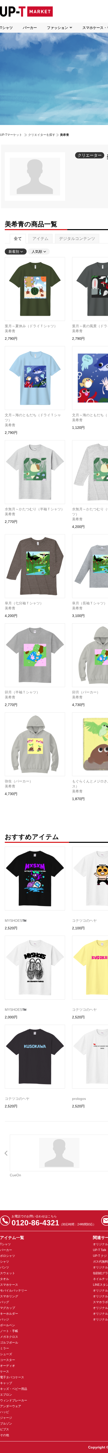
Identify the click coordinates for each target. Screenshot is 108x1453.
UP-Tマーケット (11, 135)
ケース (4, 1371)
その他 (4, 1435)
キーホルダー (9, 1313)
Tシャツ (6, 28)
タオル (4, 1279)
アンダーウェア (10, 1406)
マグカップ (7, 1308)
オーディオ (7, 1365)
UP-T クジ (100, 1256)
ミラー (4, 1348)
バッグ (4, 1302)
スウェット (7, 1273)
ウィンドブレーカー (13, 1400)
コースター (7, 1360)
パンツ (4, 1267)
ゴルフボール (9, 1342)
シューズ (6, 1354)
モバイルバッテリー (13, 1290)
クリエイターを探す (41, 135)
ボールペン (7, 1325)
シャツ (4, 1261)
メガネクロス (9, 1337)
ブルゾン (6, 1423)
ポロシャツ (7, 1256)
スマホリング (9, 1296)
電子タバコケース (12, 1377)
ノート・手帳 (9, 1331)
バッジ (4, 1319)
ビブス (4, 1429)
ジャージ (6, 1418)
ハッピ (4, 1412)
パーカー (30, 28)
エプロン (6, 1394)
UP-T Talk (99, 1250)
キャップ (6, 1383)
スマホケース (9, 1284)
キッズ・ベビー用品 (13, 1389)
